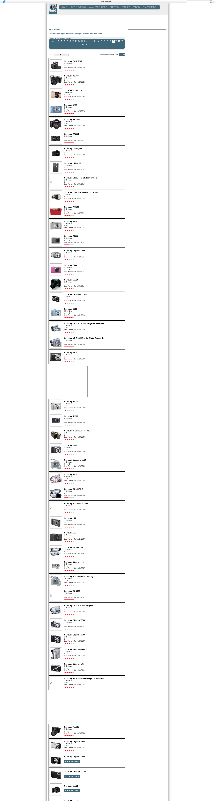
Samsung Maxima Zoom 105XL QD (79, 576)
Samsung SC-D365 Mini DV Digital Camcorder (84, 678)
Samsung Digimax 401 (73, 562)
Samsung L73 (70, 533)
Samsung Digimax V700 (74, 620)
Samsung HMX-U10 (72, 163)
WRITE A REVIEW (72, 762)
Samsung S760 (70, 309)
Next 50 (122, 54)
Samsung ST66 (70, 105)
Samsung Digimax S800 (74, 757)
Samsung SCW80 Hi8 (73, 547)
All (53, 41)
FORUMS (125, 7)
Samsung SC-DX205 (73, 61)
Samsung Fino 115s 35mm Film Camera (81, 192)
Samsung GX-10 (71, 280)
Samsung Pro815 (71, 727)
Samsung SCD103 (72, 591)
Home (64, 7)
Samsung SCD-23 (72, 474)
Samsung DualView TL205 (75, 294)
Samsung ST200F (71, 134)
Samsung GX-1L (71, 786)
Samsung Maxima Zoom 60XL (77, 431)
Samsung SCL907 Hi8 (73, 489)
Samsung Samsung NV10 (75, 460)
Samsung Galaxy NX (73, 149)
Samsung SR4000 (72, 119)
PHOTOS (114, 7)
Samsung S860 (70, 445)
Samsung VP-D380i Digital (75, 649)
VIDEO (136, 7)
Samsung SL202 (71, 236)
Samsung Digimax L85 (74, 664)
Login (102, 1)
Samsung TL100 (71, 416)
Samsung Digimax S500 (74, 635)
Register (108, 1)
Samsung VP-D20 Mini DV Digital (78, 606)
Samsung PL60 (70, 265)
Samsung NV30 (71, 402)
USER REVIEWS (78, 7)
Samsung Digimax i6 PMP (75, 771)
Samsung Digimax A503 (74, 741)
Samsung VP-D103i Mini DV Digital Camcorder (84, 338)
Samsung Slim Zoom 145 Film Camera (80, 178)
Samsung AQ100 (71, 207)
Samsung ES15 (70, 353)
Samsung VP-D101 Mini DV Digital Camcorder (84, 323)
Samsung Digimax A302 (74, 251)
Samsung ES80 (70, 221)
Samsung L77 (70, 518)
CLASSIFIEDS (149, 7)
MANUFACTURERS (97, 7)
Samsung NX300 (71, 76)
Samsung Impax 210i (73, 90)
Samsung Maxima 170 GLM (76, 504)
